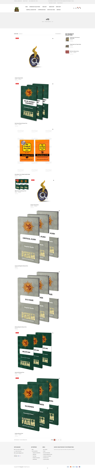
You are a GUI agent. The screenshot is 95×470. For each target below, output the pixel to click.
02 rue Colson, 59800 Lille (19, 449)
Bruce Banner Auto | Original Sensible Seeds (22, 174)
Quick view (53, 43)
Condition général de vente (47, 454)
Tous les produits (35, 451)
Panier (44, 451)
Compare (53, 41)
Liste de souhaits (46, 459)
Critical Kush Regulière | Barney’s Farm (21, 265)
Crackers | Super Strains (34, 204)
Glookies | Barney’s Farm (19, 433)
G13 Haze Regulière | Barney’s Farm (21, 326)
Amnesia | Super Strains (19, 77)
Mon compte (45, 449)
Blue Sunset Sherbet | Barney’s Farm (21, 123)
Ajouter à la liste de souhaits (53, 38)
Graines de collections (36, 452)
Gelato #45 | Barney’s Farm (19, 372)
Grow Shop (34, 456)
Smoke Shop (35, 459)
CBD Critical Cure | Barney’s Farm (20, 190)
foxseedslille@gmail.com (19, 452)
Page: (52, 439)
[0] (80, 8)
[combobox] (55, 33)
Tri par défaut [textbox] (58, 33)
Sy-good (21, 466)
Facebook (18, 456)
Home (43, 21)
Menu (33, 449)
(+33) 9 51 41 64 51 (18, 451)
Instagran (20, 456)
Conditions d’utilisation (47, 456)
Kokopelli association (36, 457)
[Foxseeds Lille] (16, 7)
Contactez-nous (46, 457)
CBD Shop (34, 454)
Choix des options (53, 45)
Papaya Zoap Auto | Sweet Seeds (75, 44)
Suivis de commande (46, 452)
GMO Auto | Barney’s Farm (74, 51)
